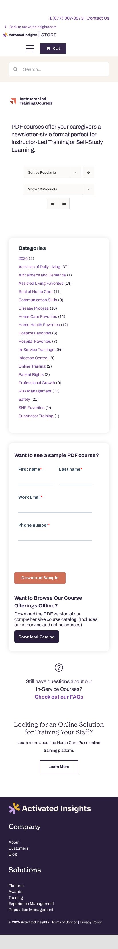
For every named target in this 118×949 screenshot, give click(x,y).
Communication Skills (38, 300)
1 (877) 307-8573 (66, 18)
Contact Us (97, 18)
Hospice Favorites (35, 333)
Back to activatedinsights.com (32, 27)
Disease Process (34, 308)
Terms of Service (64, 922)
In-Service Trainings (36, 350)
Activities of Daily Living (39, 267)
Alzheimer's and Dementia (42, 275)
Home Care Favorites (38, 316)
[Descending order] (88, 172)
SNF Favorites (31, 408)
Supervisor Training (36, 416)
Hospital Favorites (35, 341)
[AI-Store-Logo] (29, 34)
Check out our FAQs (59, 697)
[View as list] (63, 203)
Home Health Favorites (39, 325)
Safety (24, 399)
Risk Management (35, 391)
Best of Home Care (36, 292)
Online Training (32, 366)
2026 (23, 258)
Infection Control (33, 358)
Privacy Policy (91, 922)
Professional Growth (37, 383)
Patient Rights (31, 374)
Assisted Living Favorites (41, 283)
